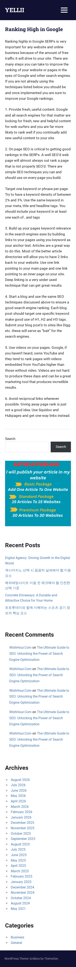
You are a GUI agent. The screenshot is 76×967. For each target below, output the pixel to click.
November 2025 (22, 828)
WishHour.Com (20, 647)
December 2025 (22, 823)
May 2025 (18, 860)
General (16, 943)
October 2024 (21, 898)
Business (17, 937)
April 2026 (18, 801)
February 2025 (21, 876)
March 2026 (20, 807)
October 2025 (21, 834)
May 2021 (18, 909)
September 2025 (23, 839)
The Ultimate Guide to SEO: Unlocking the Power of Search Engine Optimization (39, 654)
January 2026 (21, 817)
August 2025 (20, 844)
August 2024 (20, 903)
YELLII (14, 10)
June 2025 (19, 855)
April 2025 (18, 866)
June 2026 (19, 790)
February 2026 (21, 812)
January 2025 (21, 882)
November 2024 (22, 893)
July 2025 (18, 850)
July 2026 (18, 785)
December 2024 (22, 887)
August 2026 (20, 780)
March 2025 (20, 871)
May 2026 (18, 796)
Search (10, 439)
